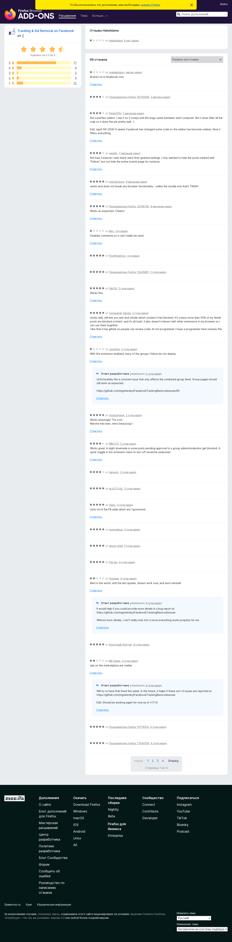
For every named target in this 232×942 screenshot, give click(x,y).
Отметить (96, 84)
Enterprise (115, 835)
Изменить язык (186, 913)
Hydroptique (116, 415)
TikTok (182, 818)
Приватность (12, 904)
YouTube (183, 811)
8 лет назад (131, 40)
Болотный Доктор (120, 644)
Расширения (67, 15)
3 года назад (132, 488)
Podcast (183, 831)
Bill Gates (114, 660)
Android (79, 831)
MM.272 (114, 443)
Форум (44, 864)
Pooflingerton (117, 255)
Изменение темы (187, 924)
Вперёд (173, 761)
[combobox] (202, 14)
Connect (148, 804)
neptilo (113, 153)
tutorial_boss (116, 181)
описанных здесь (48, 914)
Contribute (150, 811)
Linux (77, 838)
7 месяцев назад (133, 113)
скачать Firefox (150, 4)
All (75, 845)
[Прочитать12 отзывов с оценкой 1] (44, 83)
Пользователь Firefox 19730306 (129, 97)
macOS (78, 818)
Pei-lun (113, 562)
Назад (138, 761)
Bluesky (182, 825)
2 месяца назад (160, 97)
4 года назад (127, 562)
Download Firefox (86, 804)
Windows (80, 811)
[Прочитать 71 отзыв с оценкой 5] (44, 62)
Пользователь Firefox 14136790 (129, 206)
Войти (224, 4)
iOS (75, 825)
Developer (150, 818)
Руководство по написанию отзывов (52, 887)
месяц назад (134, 72)
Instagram (184, 804)
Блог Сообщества (53, 858)
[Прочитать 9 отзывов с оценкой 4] (44, 67)
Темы (84, 15)
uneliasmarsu (117, 72)
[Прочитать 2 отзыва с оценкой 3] (44, 72)
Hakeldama (116, 40)
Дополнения (49, 798)
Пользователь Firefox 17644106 (129, 743)
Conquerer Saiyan (120, 313)
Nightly (113, 809)
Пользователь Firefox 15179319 (129, 726)
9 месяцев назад (136, 181)
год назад (121, 231)
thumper (114, 578)
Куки (29, 904)
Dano (112, 504)
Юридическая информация (54, 904)
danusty (114, 472)
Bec (111, 231)
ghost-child (116, 545)
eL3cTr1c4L (116, 488)
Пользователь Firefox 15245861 (129, 272)
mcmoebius (116, 529)
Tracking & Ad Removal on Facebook (45, 31)
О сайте (45, 804)
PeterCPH (115, 113)
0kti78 (113, 288)
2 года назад (158, 272)
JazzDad (114, 349)
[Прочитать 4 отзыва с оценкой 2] (44, 78)
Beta (111, 816)
